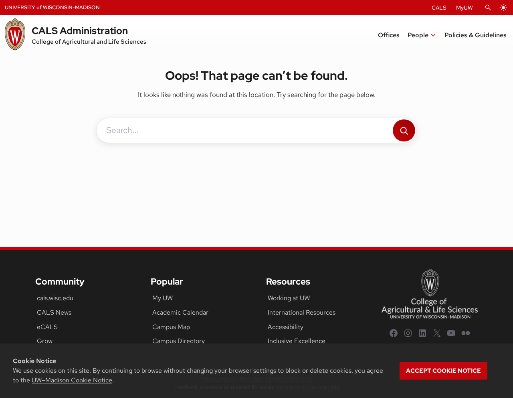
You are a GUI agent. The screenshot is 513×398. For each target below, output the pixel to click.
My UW (162, 298)
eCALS (47, 327)
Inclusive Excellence (296, 341)
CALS (439, 7)
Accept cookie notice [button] (443, 371)
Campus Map (171, 327)
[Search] (404, 130)
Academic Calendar (180, 312)
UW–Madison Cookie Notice (72, 380)
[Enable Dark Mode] (503, 7)
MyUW (464, 7)
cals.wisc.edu (55, 298)
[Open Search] (488, 8)
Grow (45, 341)
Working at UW (289, 298)
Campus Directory (178, 341)
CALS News (54, 312)
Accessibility (285, 327)
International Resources (301, 312)
